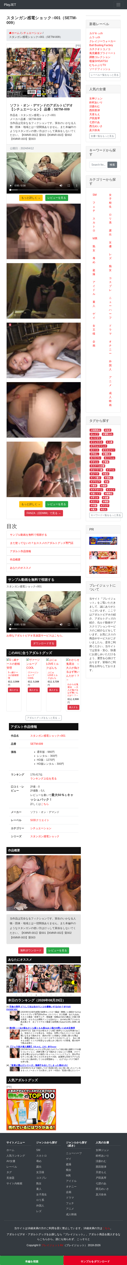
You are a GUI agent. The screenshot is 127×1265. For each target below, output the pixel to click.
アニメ (110, 381)
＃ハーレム (109, 458)
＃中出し (94, 454)
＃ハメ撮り (95, 478)
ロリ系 (110, 218)
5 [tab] (36, 995)
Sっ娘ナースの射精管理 (13, 675)
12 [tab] (71, 995)
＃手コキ (94, 497)
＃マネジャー (108, 450)
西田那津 (94, 110)
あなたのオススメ (20, 567)
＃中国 (93, 505)
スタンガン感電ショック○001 (47, 735)
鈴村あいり (96, 102)
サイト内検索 (14, 1183)
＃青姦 (105, 462)
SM (95, 194)
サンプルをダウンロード (95, 1261)
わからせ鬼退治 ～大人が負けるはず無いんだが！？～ (72, 690)
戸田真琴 (94, 118)
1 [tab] (16, 995)
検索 (112, 164)
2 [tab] (21, 995)
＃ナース (94, 450)
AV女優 (10, 1161)
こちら (45, 804)
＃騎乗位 (108, 494)
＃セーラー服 (96, 470)
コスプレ (110, 284)
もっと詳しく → (31, 197)
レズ (110, 256)
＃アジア (104, 505)
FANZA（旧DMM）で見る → (44, 513)
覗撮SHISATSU (98, 61)
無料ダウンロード (31, 950)
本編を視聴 (31, 1261)
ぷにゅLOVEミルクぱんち (53, 675)
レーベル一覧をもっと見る (105, 75)
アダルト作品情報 (20, 551)
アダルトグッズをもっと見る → (43, 717)
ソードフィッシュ (99, 69)
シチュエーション (40, 828)
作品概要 (15, 559)
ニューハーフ (110, 307)
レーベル (11, 1166)
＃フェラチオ (96, 442)
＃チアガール (96, 490)
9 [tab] (56, 995)
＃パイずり (95, 438)
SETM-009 (36, 743)
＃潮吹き (106, 454)
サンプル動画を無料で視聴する (28, 534)
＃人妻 (109, 442)
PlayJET (10, 4)
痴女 (110, 268)
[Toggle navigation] (118, 4)
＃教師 (103, 486)
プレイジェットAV (52, 1245)
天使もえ (94, 114)
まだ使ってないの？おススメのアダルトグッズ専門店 (41, 543)
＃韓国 (105, 501)
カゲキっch (96, 33)
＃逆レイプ (95, 494)
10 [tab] (61, 995)
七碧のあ (94, 122)
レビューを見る (56, 197)
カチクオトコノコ (99, 49)
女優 (110, 244)
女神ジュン (96, 98)
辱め (94, 260)
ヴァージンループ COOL (33, 675)
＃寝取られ (107, 434)
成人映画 (110, 399)
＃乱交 (107, 430)
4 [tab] (31, 995)
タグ (9, 1172)
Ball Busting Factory (101, 45)
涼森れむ (94, 106)
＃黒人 (93, 509)
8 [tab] (51, 995)
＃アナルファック (98, 446)
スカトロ (94, 224)
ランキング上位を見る (43, 778)
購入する (14, 690)
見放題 (10, 1177)
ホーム (10, 1150)
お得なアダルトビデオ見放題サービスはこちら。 (35, 635)
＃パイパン (95, 458)
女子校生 (110, 200)
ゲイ (94, 315)
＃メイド (110, 490)
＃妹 (106, 482)
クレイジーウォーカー (102, 41)
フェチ (94, 206)
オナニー (110, 347)
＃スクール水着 (97, 466)
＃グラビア (95, 482)
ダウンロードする (43, 643)
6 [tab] (41, 995)
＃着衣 (93, 486)
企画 (94, 343)
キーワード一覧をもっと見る (106, 515)
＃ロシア (94, 501)
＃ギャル (94, 462)
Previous (4, 978)
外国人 (110, 365)
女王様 (94, 329)
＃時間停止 (95, 430)
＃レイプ (94, 434)
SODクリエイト (39, 820)
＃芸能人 (108, 478)
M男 (95, 238)
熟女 (94, 248)
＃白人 (103, 509)
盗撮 (94, 272)
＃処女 (105, 474)
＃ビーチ (94, 474)
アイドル (94, 288)
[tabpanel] (7, 979)
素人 (94, 303)
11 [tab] (66, 995)
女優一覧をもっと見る (102, 136)
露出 (110, 232)
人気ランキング (15, 1155)
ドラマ (110, 329)
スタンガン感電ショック (44, 836)
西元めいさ (96, 126)
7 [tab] (46, 995)
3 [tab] (26, 995)
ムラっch (94, 37)
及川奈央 (94, 130)
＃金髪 (105, 497)
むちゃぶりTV (97, 65)
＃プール (110, 470)
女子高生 (41, 1194)
